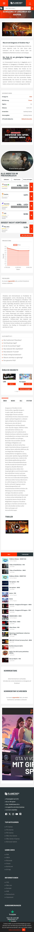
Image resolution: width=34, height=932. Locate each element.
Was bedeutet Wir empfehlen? (13, 349)
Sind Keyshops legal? (10, 343)
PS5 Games (9, 832)
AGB (7, 891)
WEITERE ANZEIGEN (27, 235)
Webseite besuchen (27, 119)
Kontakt (8, 888)
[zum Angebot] (31, 187)
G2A (5, 213)
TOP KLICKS (25, 554)
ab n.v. (11, 384)
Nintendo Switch (11, 841)
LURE (4, 381)
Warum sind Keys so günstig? (13, 357)
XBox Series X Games (13, 838)
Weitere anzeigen (25, 389)
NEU (9, 554)
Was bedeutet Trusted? (11, 351)
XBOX (8, 857)
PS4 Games (9, 829)
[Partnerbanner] (17, 135)
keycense (6, 203)
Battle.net (9, 866)
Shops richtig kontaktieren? (12, 354)
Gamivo (6, 194)
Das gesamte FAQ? (9, 360)
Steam (30, 100)
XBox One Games (11, 835)
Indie (30, 97)
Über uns (9, 885)
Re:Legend (22, 381)
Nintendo (9, 860)
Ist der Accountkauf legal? (11, 346)
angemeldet (11, 281)
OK (23, 930)
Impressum (9, 897)
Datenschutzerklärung (15, 930)
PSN (7, 854)
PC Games (9, 826)
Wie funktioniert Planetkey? (12, 340)
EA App (8, 869)
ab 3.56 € (27, 384)
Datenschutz (10, 894)
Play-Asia (6, 226)
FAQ (7, 882)
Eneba (6, 184)
